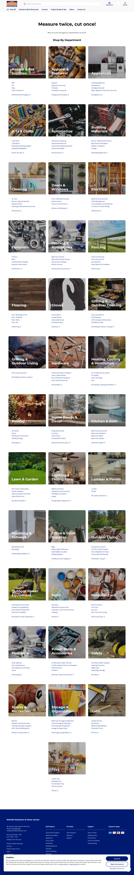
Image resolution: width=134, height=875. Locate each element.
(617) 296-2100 (15, 828)
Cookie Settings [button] (74, 864)
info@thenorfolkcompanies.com (16, 831)
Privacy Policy (63, 864)
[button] (94, 843)
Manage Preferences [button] (117, 868)
